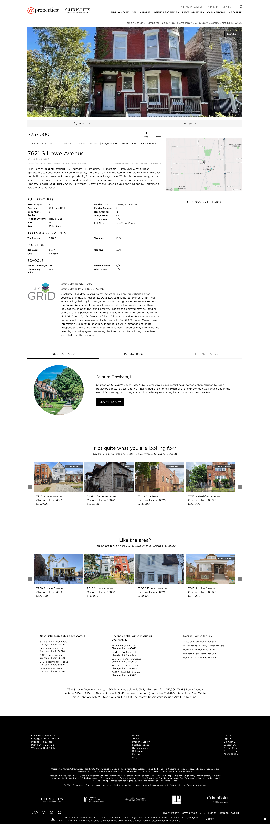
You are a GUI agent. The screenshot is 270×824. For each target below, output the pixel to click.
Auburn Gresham (80, 163)
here (177, 820)
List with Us (230, 741)
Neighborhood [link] (110, 143)
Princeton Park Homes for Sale (199, 653)
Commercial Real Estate (44, 735)
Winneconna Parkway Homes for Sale (203, 645)
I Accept (209, 819)
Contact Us (230, 745)
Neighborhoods (140, 745)
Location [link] (82, 143)
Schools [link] (94, 143)
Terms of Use (231, 751)
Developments (193, 12)
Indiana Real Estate (41, 741)
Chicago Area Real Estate (45, 738)
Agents (227, 738)
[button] (204, 164)
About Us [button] (235, 12)
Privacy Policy (231, 748)
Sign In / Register (222, 7)
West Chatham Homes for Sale (199, 641)
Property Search (141, 741)
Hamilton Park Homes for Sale (199, 657)
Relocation (138, 751)
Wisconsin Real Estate (43, 748)
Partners (137, 754)
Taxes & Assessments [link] (61, 143)
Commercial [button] (216, 12)
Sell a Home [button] (141, 12)
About (135, 738)
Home (135, 735)
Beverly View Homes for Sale (199, 649)
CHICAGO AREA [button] (191, 7)
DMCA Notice (231, 754)
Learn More (109, 401)
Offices (227, 735)
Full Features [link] (39, 143)
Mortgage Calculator (204, 202)
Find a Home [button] (120, 12)
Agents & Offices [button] (166, 12)
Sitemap (224, 812)
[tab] (63, 354)
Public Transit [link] (130, 143)
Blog (134, 757)
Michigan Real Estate (42, 745)
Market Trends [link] (148, 143)
